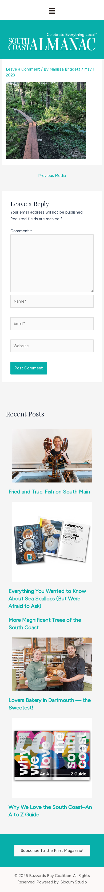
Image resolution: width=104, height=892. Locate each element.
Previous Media (52, 175)
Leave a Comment (23, 69)
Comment (21, 231)
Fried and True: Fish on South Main (49, 491)
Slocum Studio (74, 882)
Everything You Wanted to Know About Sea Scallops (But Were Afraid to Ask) (47, 598)
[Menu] (52, 10)
